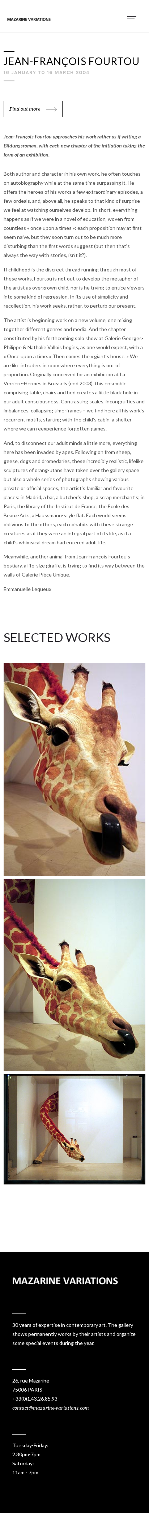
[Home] (29, 19)
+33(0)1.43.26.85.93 (35, 1399)
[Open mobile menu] (134, 18)
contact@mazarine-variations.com (50, 1408)
